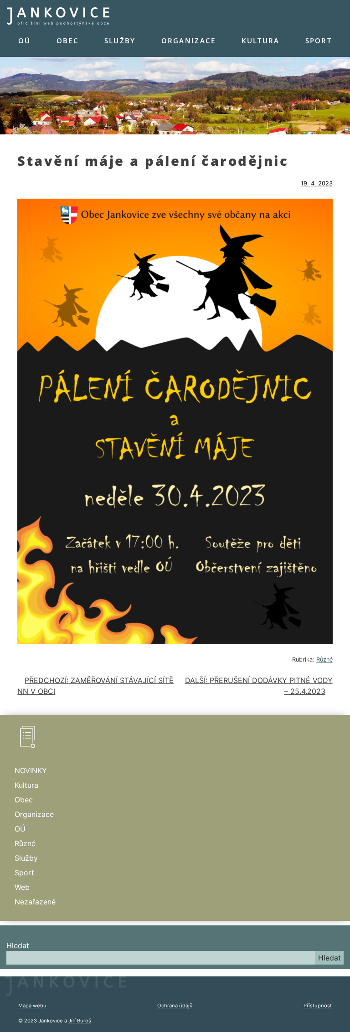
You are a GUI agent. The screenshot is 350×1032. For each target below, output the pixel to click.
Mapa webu (32, 1005)
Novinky (31, 770)
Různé (324, 659)
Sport (318, 40)
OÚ (24, 40)
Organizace (188, 40)
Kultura (261, 40)
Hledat (17, 945)
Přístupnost (318, 1005)
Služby (120, 40)
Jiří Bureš (79, 1020)
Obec (68, 40)
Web (22, 887)
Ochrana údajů (175, 1005)
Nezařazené (35, 901)
